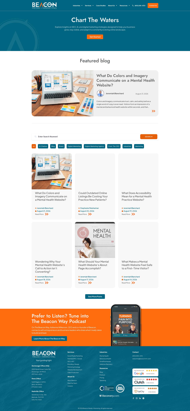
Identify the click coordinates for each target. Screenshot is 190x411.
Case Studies (101, 5)
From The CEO (113, 146)
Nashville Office (38, 391)
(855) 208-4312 (140, 5)
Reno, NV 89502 (37, 384)
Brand (61, 146)
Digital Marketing (74, 146)
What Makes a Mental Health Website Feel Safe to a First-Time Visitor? (137, 265)
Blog (53, 146)
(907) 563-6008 (37, 374)
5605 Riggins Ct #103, (39, 382)
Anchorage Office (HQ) (40, 366)
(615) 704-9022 (37, 400)
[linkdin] (140, 398)
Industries (76, 5)
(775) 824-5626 (37, 387)
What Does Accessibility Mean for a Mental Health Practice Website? (137, 196)
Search (149, 137)
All (34, 146)
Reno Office (36, 378)
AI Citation (43, 146)
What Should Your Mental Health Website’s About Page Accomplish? (93, 265)
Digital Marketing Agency (94, 146)
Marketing (139, 146)
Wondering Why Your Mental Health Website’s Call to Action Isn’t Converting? (50, 266)
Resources (123, 5)
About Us (111, 5)
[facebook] (133, 398)
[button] (95, 296)
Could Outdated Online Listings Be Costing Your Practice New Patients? (93, 196)
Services (88, 5)
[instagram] (137, 398)
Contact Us (153, 5)
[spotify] (143, 398)
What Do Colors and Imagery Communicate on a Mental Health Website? (125, 80)
